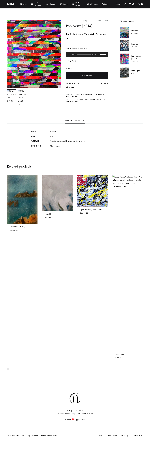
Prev (99, 21)
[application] (87, 54)
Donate (101, 436)
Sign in (118, 4)
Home (67, 21)
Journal (65, 4)
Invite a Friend (112, 436)
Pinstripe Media (52, 436)
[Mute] (98, 54)
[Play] (69, 54)
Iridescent (101, 99)
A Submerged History (17, 227)
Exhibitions (52, 4)
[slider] (103, 54)
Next (106, 21)
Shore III (48, 214)
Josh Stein (73, 21)
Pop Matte (76, 101)
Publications (94, 4)
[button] (70, 87)
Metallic (74, 97)
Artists (25, 4)
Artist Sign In (138, 436)
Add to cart (87, 76)
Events (106, 4)
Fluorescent (94, 99)
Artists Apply (125, 436)
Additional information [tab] (75, 121)
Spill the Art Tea (78, 4)
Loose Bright (119, 354)
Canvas (85, 95)
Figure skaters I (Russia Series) (91, 209)
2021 (76, 99)
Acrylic (81, 99)
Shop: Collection (37, 4)
